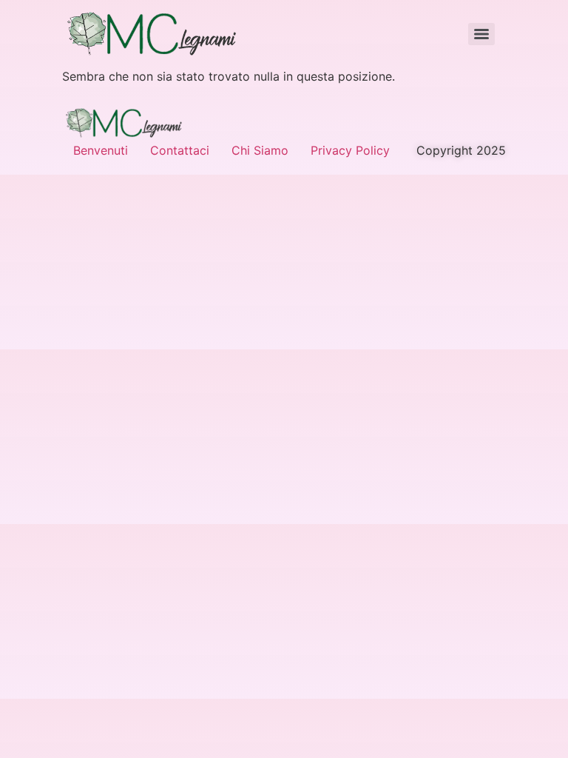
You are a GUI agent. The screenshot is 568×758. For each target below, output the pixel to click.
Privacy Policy (350, 150)
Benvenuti (100, 150)
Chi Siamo (259, 150)
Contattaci (179, 150)
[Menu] (481, 34)
